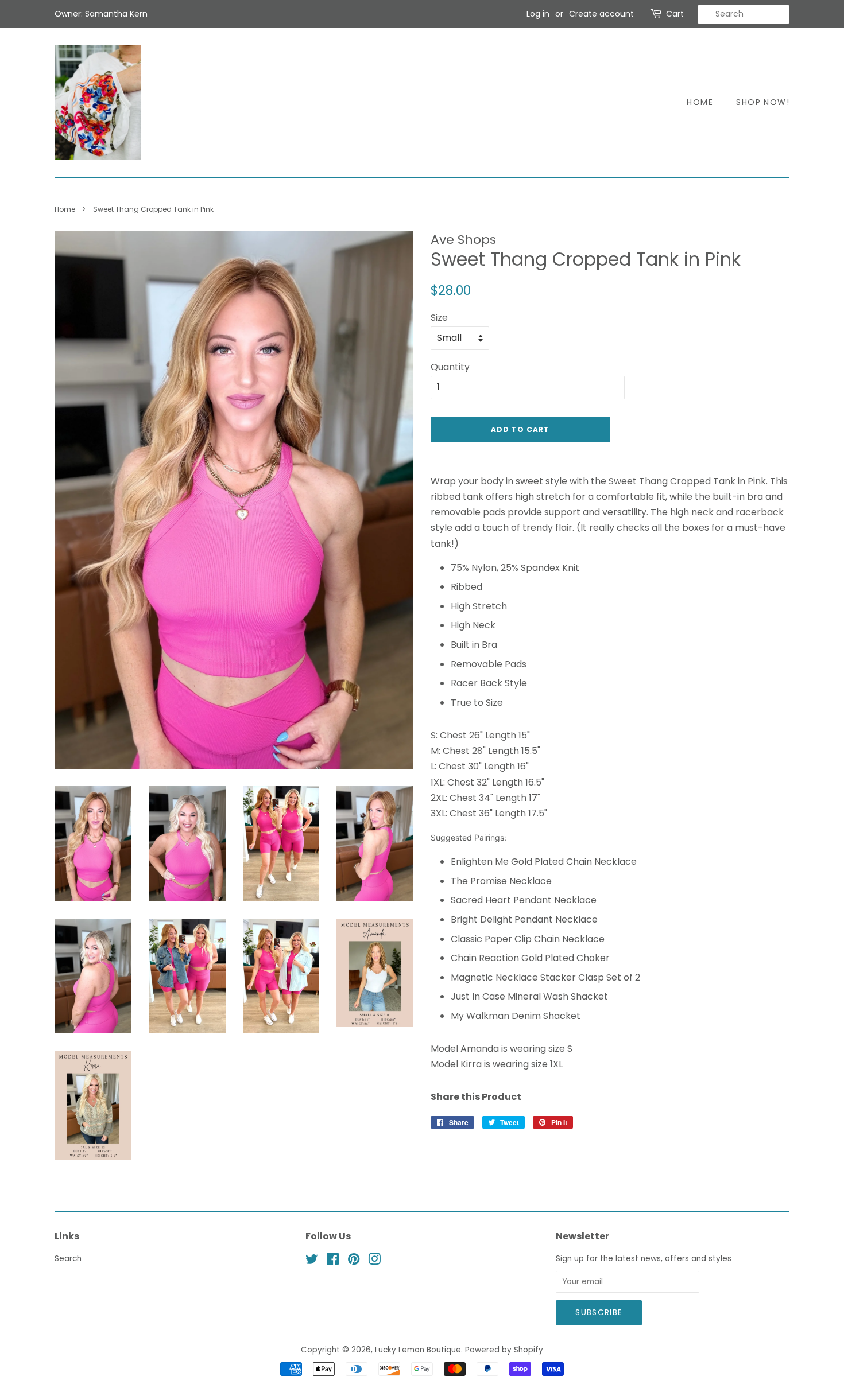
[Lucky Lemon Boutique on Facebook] (332, 1261)
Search (68, 1258)
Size (439, 317)
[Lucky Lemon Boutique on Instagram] (374, 1261)
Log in (537, 14)
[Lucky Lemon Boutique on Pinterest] (353, 1261)
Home (700, 102)
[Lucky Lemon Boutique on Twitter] (311, 1261)
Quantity (450, 367)
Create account (601, 14)
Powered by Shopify (504, 1349)
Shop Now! (762, 102)
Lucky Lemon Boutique (418, 1349)
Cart (675, 14)
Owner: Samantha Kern (101, 14)
